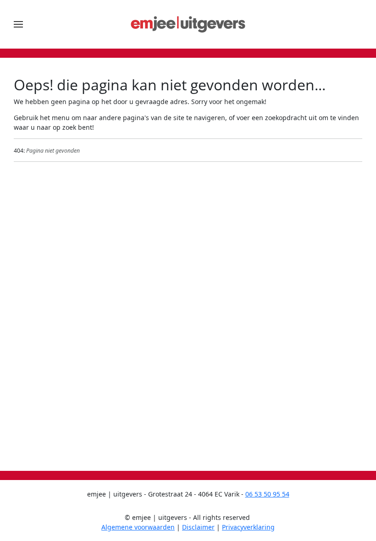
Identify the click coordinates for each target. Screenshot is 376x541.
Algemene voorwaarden (138, 527)
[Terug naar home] (188, 24)
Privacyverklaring (248, 527)
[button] (18, 24)
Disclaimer (198, 527)
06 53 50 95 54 (267, 494)
